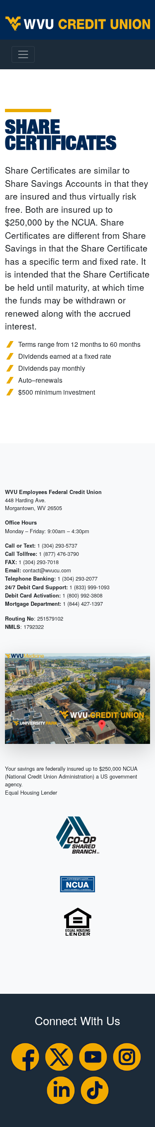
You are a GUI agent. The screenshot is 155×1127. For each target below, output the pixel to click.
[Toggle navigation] (23, 54)
